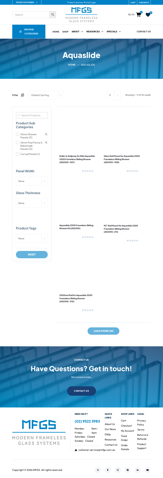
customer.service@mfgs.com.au (96, 449)
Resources (93, 31)
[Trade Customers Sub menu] (37, 2)
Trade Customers (25, 2)
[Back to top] (152, 468)
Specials (112, 31)
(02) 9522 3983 (87, 421)
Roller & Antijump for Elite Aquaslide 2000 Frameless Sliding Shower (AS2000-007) (77, 159)
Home (56, 31)
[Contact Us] (69, 170)
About (75, 31)
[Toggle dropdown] (102, 31)
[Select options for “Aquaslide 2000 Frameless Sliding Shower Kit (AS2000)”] (68, 210)
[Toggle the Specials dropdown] (120, 31)
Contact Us (144, 31)
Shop (65, 31)
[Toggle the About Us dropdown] (82, 31)
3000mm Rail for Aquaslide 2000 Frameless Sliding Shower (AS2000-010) (75, 298)
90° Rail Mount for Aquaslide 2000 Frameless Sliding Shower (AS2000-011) (121, 228)
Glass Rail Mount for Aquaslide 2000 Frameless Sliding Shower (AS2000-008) (122, 159)
